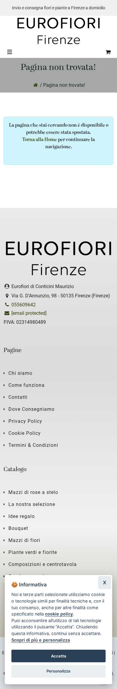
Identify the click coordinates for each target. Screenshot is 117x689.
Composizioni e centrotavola (42, 564)
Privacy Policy (25, 421)
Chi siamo (20, 373)
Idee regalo (21, 516)
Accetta (58, 656)
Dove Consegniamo (31, 409)
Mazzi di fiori (24, 540)
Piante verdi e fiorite (32, 552)
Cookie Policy (24, 433)
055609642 (23, 305)
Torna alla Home (39, 140)
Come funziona (26, 385)
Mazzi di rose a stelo (33, 492)
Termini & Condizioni (33, 445)
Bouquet (18, 528)
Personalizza (58, 671)
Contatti (18, 397)
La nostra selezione (31, 504)
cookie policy (59, 613)
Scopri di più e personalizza (40, 639)
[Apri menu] (9, 52)
